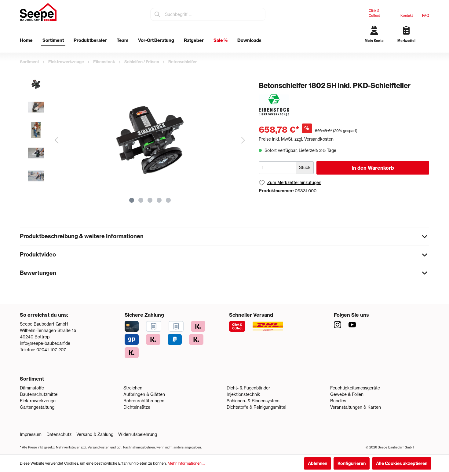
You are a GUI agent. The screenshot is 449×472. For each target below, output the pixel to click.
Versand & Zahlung (94, 434)
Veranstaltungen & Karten (355, 407)
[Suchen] (158, 14)
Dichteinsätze (136, 407)
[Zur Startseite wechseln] (38, 12)
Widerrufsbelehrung (137, 434)
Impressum (31, 434)
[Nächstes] (243, 140)
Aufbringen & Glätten (144, 394)
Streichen (132, 388)
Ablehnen (317, 463)
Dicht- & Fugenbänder (248, 388)
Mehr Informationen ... (186, 463)
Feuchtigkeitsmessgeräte (355, 388)
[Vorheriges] (56, 140)
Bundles (338, 401)
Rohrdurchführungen (143, 401)
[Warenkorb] (427, 45)
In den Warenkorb (373, 168)
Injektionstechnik (243, 394)
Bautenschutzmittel (39, 394)
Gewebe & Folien (346, 394)
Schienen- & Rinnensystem (253, 401)
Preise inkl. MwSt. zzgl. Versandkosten (296, 139)
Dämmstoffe (32, 388)
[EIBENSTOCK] (274, 105)
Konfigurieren (352, 463)
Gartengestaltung (37, 407)
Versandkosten (98, 447)
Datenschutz (58, 434)
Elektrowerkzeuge (38, 401)
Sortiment (32, 379)
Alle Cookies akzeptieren (401, 463)
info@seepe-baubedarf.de (45, 343)
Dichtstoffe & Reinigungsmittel (256, 407)
